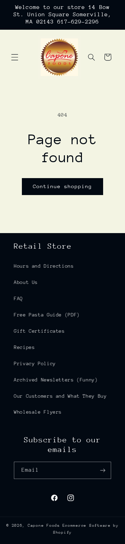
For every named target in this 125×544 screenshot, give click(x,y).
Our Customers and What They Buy (60, 396)
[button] (15, 57)
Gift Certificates (39, 331)
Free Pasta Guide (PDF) (47, 314)
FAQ (18, 298)
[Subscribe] (103, 470)
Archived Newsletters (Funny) (56, 379)
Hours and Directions (44, 266)
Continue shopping (62, 186)
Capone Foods (44, 525)
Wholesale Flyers (38, 412)
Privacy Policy (35, 363)
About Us (26, 282)
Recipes (24, 347)
